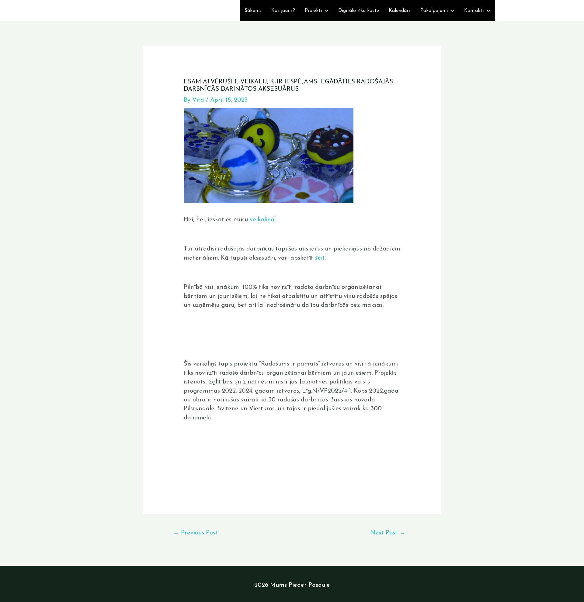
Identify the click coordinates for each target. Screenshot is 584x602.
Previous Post (195, 533)
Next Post (387, 533)
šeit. (321, 258)
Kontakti (474, 10)
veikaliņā (262, 220)
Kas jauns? (283, 10)
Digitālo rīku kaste (358, 10)
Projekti (313, 10)
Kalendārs (400, 10)
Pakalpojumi (434, 10)
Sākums (253, 10)
